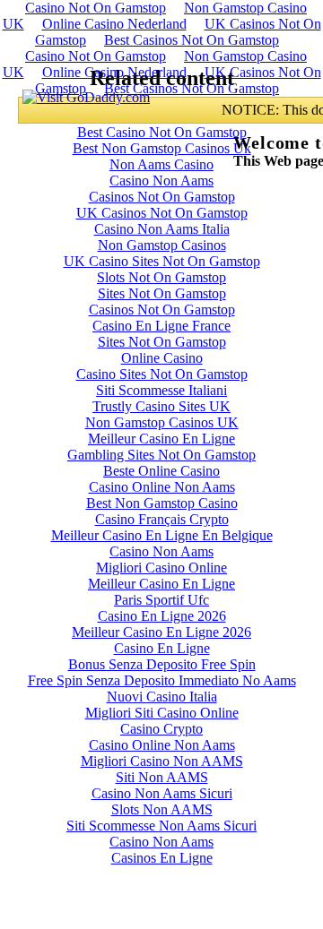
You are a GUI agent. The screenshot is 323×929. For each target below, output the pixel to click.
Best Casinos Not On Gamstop (191, 39)
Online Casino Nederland (114, 23)
